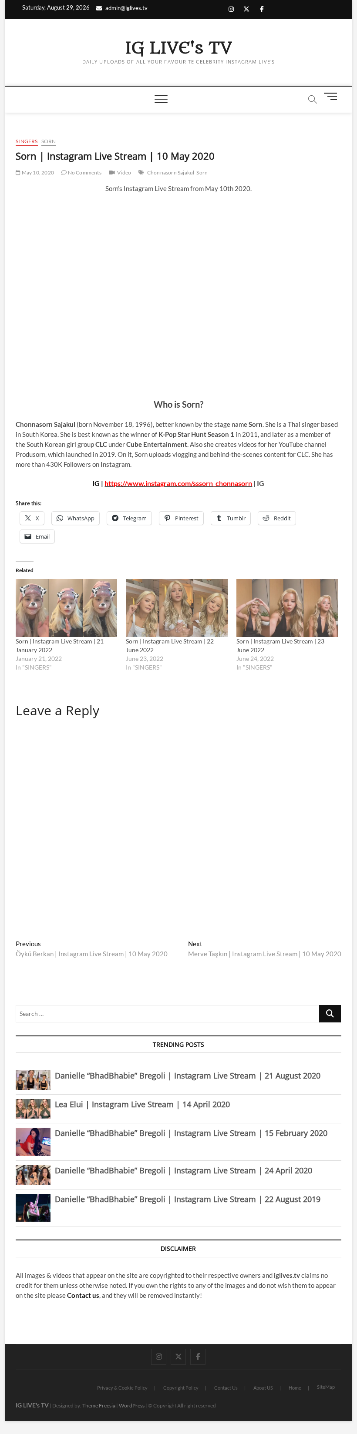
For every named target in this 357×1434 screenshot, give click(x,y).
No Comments (84, 172)
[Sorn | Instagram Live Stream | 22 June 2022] (176, 608)
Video (124, 172)
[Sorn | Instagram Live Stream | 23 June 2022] (287, 608)
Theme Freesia (98, 1405)
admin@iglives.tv (126, 7)
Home (295, 1387)
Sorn (48, 141)
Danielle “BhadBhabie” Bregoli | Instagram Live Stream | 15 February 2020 (191, 1133)
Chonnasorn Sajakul (171, 172)
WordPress (132, 1405)
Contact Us (226, 1387)
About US (263, 1387)
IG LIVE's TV (178, 48)
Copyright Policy (181, 1387)
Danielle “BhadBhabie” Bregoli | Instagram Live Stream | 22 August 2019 (187, 1199)
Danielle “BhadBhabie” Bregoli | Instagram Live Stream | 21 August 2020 (187, 1075)
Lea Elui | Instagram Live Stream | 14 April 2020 (142, 1104)
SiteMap (326, 1387)
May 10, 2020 (37, 172)
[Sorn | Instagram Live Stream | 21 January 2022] (66, 608)
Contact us (83, 1295)
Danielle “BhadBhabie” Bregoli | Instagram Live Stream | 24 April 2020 (183, 1170)
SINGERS (26, 141)
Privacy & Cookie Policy (122, 1387)
